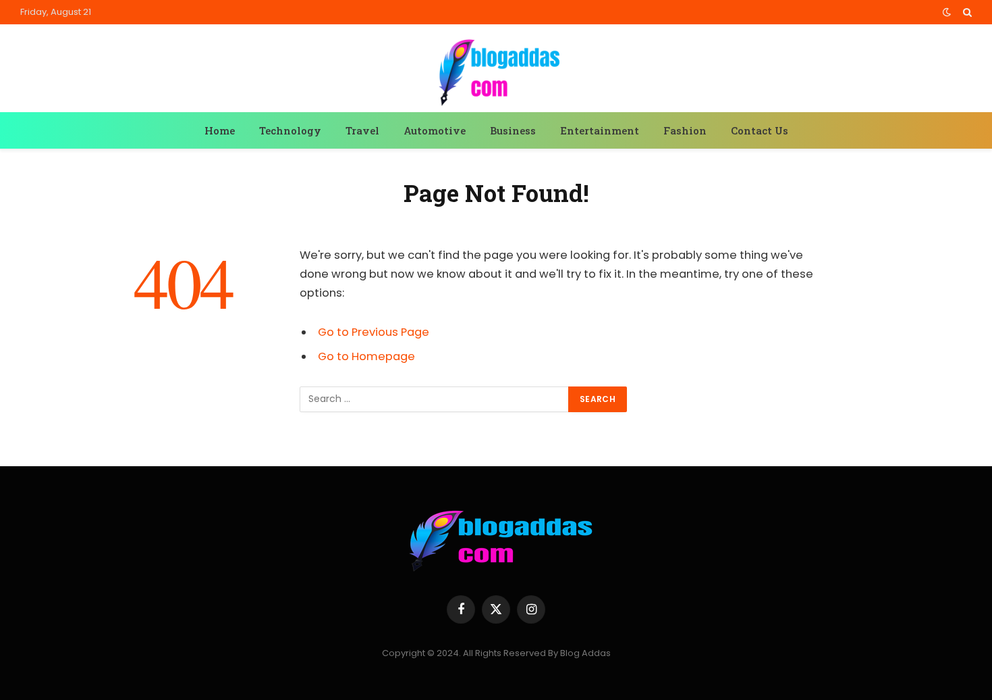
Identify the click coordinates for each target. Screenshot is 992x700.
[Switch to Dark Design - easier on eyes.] (946, 12)
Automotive (435, 130)
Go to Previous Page (373, 332)
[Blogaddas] (496, 70)
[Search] (966, 12)
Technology (290, 130)
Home (219, 130)
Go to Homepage (366, 356)
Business (513, 130)
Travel (362, 130)
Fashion (685, 130)
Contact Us (759, 130)
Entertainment (599, 130)
